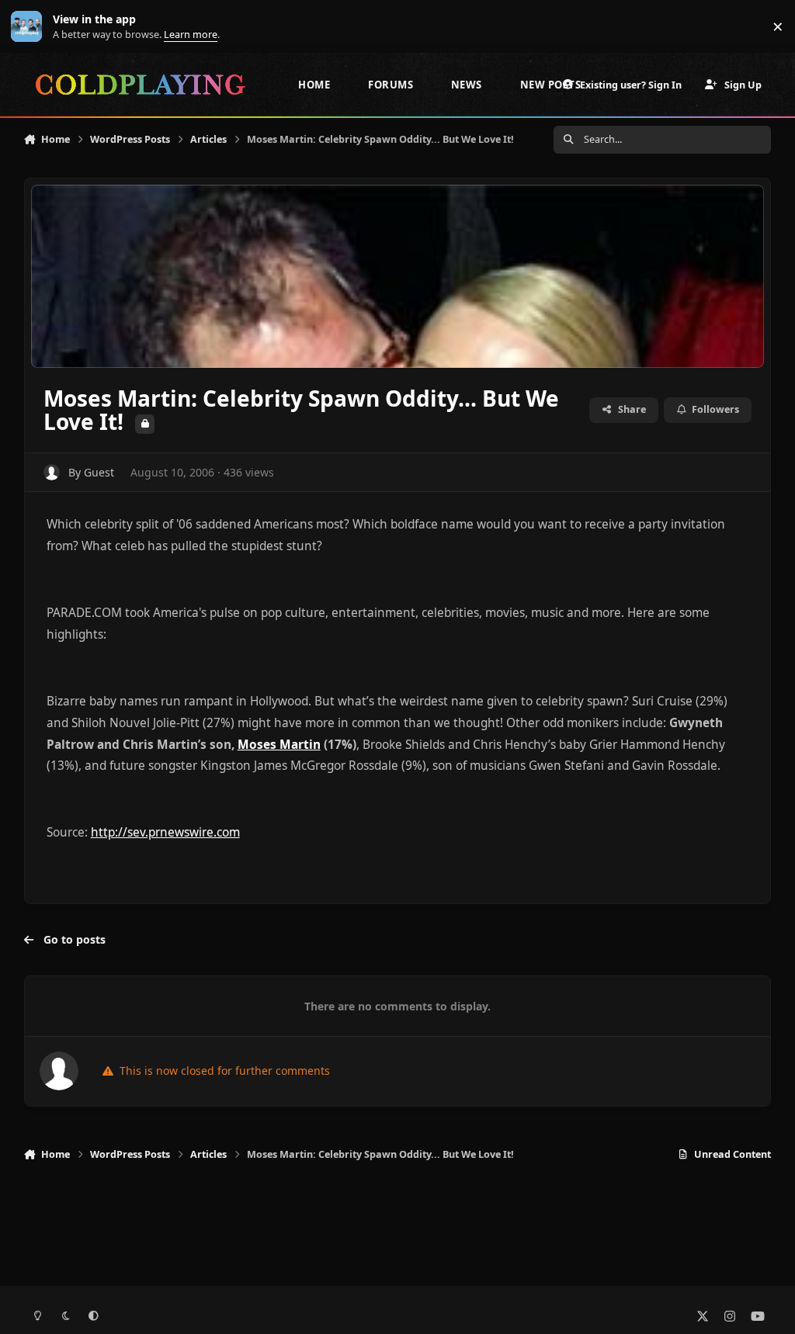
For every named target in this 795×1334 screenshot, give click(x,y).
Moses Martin (279, 744)
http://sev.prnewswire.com (165, 832)
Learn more (30, 26)
